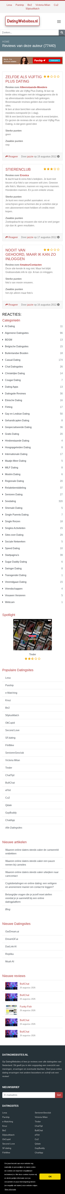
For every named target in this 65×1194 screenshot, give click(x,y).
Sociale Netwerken (14, 541)
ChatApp (10, 820)
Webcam (9, 602)
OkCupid (10, 722)
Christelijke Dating (14, 373)
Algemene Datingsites (16, 333)
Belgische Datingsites (16, 346)
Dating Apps (11, 387)
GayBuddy (11, 812)
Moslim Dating (12, 474)
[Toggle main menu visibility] (59, 21)
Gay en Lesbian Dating (17, 413)
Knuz (8, 700)
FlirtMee (9, 745)
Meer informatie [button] (10, 1189)
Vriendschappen (13, 588)
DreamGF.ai (11, 939)
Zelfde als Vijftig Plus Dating (23, 79)
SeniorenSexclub (14, 752)
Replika (9, 954)
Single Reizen (12, 521)
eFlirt (8, 790)
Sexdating (10, 501)
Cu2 (56, 5)
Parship (20, 5)
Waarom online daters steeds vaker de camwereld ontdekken (32, 852)
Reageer (13, 156)
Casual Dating (12, 360)
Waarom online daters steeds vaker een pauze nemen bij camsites (30, 863)
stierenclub (18, 169)
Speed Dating (12, 548)
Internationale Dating (15, 454)
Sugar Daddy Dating (15, 561)
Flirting (8, 407)
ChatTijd (9, 775)
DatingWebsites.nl (22, 21)
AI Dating (9, 326)
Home (6, 41)
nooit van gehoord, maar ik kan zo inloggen (30, 254)
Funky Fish (26, 1006)
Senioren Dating (13, 494)
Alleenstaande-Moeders (33, 87)
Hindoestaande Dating (16, 440)
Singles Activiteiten (14, 528)
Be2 (30, 5)
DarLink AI (10, 946)
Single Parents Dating (16, 514)
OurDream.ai (12, 931)
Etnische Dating (13, 400)
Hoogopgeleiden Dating (17, 447)
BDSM (8, 339)
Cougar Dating (12, 380)
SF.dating (10, 737)
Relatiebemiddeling (15, 487)
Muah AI (9, 961)
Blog (7, 909)
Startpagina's (11, 555)
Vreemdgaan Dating (15, 582)
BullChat (10, 782)
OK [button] (50, 1176)
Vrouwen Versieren (14, 595)
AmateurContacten (31, 264)
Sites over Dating (13, 535)
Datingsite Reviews (15, 393)
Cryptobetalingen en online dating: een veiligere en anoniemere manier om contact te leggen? (31, 885)
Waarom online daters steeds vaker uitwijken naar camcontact (31, 874)
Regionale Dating (14, 481)
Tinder (8, 767)
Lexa (9, 5)
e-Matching (11, 693)
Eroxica (24, 175)
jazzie (30, 156)
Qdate (8, 805)
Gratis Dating (11, 434)
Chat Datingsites (13, 366)
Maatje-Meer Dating (15, 461)
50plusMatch (32, 8)
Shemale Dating (13, 508)
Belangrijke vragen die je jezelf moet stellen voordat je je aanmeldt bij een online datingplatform (28, 898)
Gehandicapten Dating (16, 420)
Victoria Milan (43, 5)
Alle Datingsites (13, 827)
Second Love (12, 730)
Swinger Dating (13, 568)
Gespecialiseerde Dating (18, 427)
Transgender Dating (15, 575)
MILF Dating (11, 467)
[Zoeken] (62, 32)
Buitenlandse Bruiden (16, 353)
